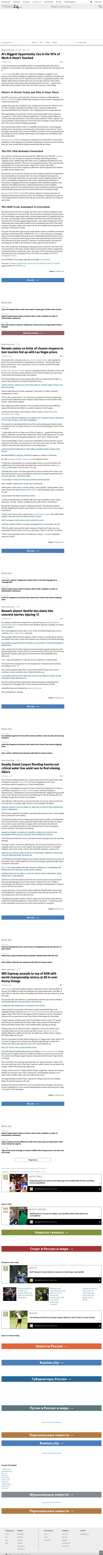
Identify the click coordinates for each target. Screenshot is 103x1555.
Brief (6, 1543)
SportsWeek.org (7, 1471)
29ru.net (4, 1473)
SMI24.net (5, 1475)
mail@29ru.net (84, 1534)
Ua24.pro (20, 1543)
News (45, 1534)
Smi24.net (5, 1482)
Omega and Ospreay (49, 1051)
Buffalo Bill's (31, 490)
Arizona (5, 867)
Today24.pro (36, 2)
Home (7, 1534)
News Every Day (8, 50)
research (58, 156)
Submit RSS (65, 1546)
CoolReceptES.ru (70, 2)
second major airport (42, 514)
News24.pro (6, 2)
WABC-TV (15, 666)
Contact (83, 1531)
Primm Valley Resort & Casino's (14, 370)
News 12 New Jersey (17, 633)
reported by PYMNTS (12, 140)
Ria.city (58, 2)
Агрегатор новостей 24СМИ (51, 1422)
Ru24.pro (26, 2)
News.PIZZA (5, 1478)
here (43, 1171)
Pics (6, 1537)
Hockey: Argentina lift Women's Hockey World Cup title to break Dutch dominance (25, 1293)
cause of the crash (34, 688)
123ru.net (97, 2)
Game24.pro (48, 2)
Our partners (48, 1531)
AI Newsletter (45, 259)
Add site (64, 1537)
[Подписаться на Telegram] (91, 2)
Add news (65, 1534)
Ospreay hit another (50, 1031)
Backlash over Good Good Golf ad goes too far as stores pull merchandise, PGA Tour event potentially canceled (57, 1296)
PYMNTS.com (6, 62)
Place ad (64, 1540)
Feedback (65, 1531)
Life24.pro (16, 2)
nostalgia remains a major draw (20, 459)
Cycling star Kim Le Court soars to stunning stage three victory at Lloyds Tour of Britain (90, 1294)
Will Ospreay (7, 989)
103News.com (6, 1469)
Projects (20, 1531)
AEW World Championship (37, 1012)
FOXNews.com (7, 356)
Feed (6, 1540)
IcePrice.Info (6, 1480)
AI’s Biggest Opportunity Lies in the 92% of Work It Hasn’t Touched (34, 263)
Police (4, 660)
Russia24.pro (21, 1549)
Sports (46, 1537)
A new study (6, 74)
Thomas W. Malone (9, 99)
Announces (47, 1540)
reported (37, 234)
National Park (23, 782)
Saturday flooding (26, 790)
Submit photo (66, 1543)
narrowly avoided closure (37, 360)
